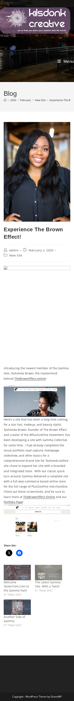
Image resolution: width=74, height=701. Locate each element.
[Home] (5, 100)
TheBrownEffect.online (30, 379)
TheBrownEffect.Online (39, 497)
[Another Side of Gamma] (17, 607)
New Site (15, 255)
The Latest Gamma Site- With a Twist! (48, 584)
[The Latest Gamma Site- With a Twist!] (48, 572)
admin (14, 250)
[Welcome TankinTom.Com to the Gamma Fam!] (17, 572)
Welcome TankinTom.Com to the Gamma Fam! (16, 586)
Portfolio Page (13, 502)
